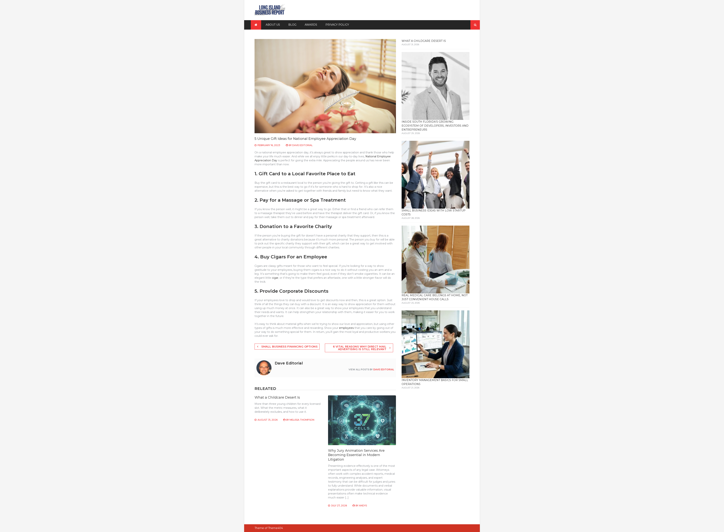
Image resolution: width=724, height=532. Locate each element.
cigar (274, 277)
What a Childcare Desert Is (277, 397)
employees (346, 328)
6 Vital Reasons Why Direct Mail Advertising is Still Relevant (360, 348)
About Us (273, 24)
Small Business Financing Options (289, 346)
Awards (311, 24)
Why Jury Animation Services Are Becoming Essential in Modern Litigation (356, 455)
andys (363, 505)
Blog (292, 24)
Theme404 (275, 528)
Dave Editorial (302, 145)
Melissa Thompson (302, 419)
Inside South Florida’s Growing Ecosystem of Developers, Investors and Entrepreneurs (435, 125)
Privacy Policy (337, 24)
